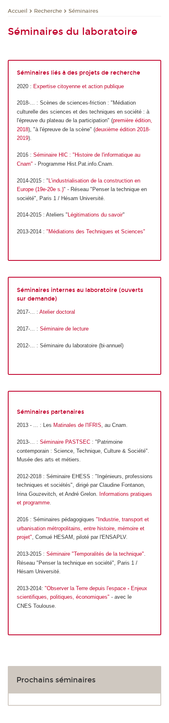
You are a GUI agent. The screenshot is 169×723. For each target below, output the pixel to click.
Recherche (48, 11)
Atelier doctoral (57, 312)
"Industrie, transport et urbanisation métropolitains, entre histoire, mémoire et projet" (83, 528)
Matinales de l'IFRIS (77, 425)
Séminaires (83, 11)
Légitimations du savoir (95, 215)
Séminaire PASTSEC (65, 442)
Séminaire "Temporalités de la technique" (95, 554)
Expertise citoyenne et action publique (78, 86)
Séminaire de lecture (64, 329)
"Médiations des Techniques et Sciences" (95, 231)
